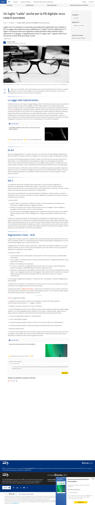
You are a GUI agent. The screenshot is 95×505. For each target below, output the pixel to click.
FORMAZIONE (29, 5)
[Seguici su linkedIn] (17, 488)
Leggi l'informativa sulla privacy (15, 361)
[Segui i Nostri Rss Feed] (27, 488)
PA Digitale (11, 23)
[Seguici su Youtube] (24, 488)
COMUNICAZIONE (52, 5)
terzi (33, 366)
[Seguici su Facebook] (14, 488)
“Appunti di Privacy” (28, 289)
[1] (14, 111)
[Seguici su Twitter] (20, 488)
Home (5, 23)
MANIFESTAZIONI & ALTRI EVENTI (79, 5)
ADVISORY (9, 5)
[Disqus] (47, 403)
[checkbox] (12, 366)
